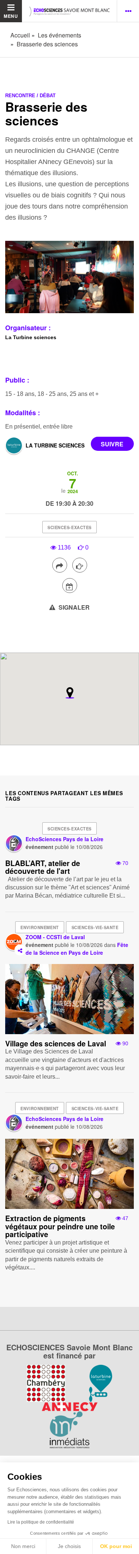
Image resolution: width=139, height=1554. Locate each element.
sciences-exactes (69, 527)
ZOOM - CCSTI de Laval (55, 937)
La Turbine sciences (55, 445)
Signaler (73, 607)
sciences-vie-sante (95, 927)
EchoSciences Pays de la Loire (64, 839)
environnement (39, 927)
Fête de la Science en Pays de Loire (77, 948)
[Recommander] (79, 565)
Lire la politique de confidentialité (40, 1522)
